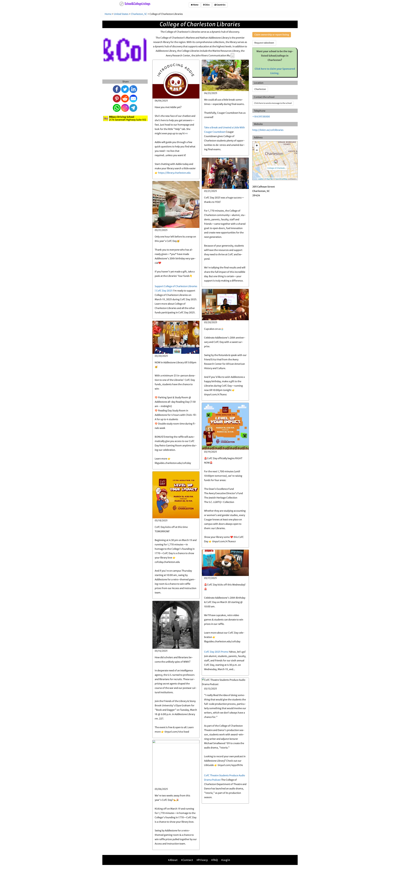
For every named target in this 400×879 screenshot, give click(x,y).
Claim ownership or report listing (271, 34)
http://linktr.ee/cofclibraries (267, 129)
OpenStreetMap (281, 179)
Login (226, 860)
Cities (207, 4)
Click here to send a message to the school (273, 103)
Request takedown (264, 42)
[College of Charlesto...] (276, 161)
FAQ (215, 860)
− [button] (257, 150)
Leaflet (260, 179)
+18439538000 (261, 116)
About (173, 860)
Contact (187, 860)
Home (195, 4)
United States (121, 13)
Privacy (203, 860)
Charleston (260, 89)
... (232, 55)
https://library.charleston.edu (174, 172)
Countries (220, 4)
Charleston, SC (139, 13)
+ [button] (257, 145)
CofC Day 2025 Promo (216, 651)
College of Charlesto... (276, 168)
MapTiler (269, 179)
